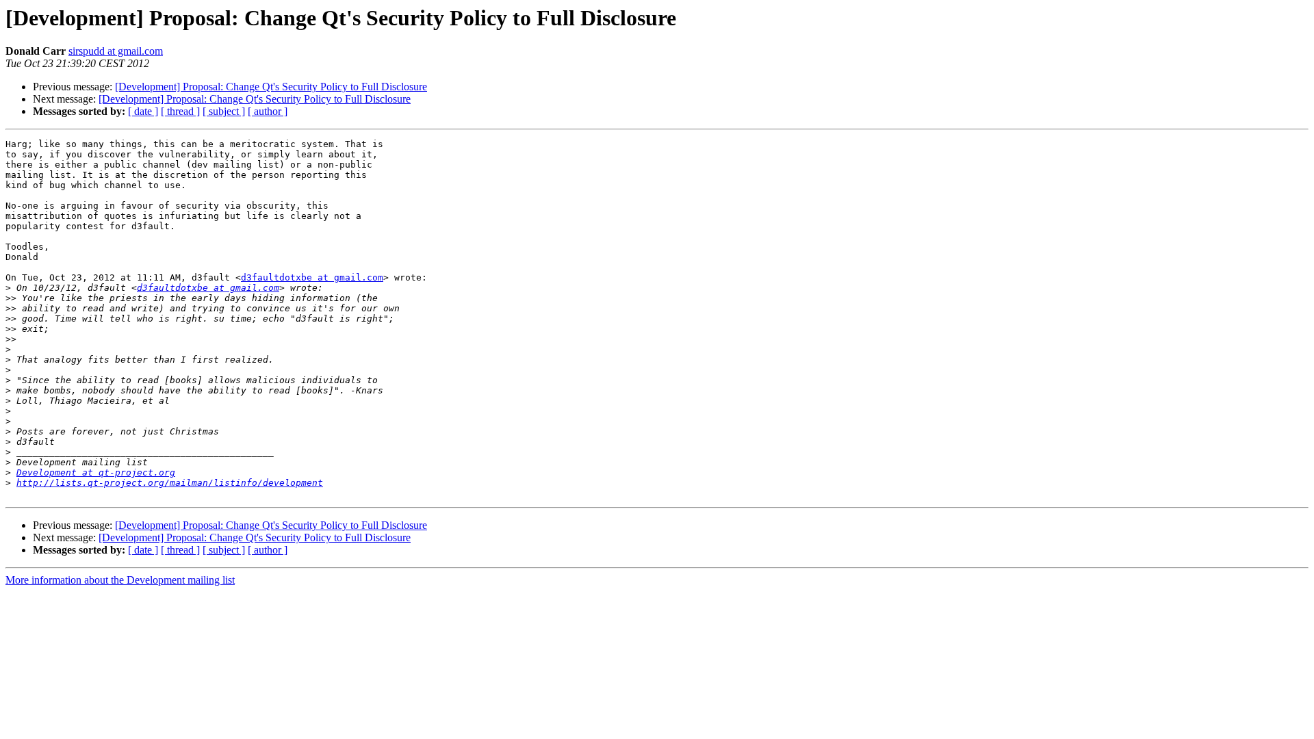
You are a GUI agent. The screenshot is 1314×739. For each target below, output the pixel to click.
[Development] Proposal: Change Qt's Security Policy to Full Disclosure (271, 86)
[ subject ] (224, 111)
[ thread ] (180, 111)
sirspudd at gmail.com (115, 51)
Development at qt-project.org (95, 472)
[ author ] (267, 111)
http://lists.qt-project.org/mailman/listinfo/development (169, 483)
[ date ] (143, 111)
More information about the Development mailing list (120, 580)
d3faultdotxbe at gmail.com (312, 277)
